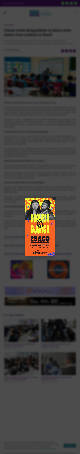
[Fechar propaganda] (54, 198)
